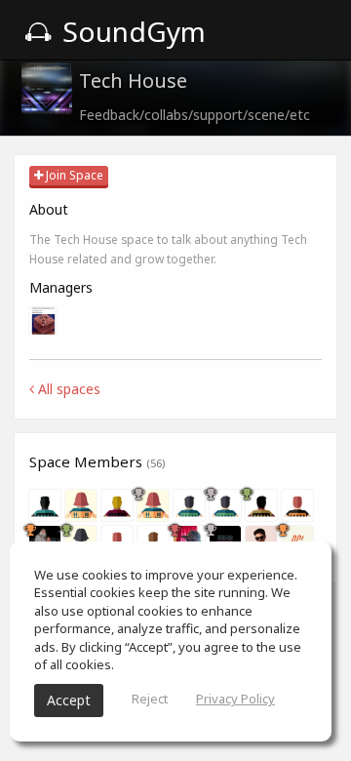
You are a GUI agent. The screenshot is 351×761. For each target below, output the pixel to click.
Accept (69, 700)
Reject (150, 698)
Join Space (73, 175)
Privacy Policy (235, 698)
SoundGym (131, 31)
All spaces (67, 389)
